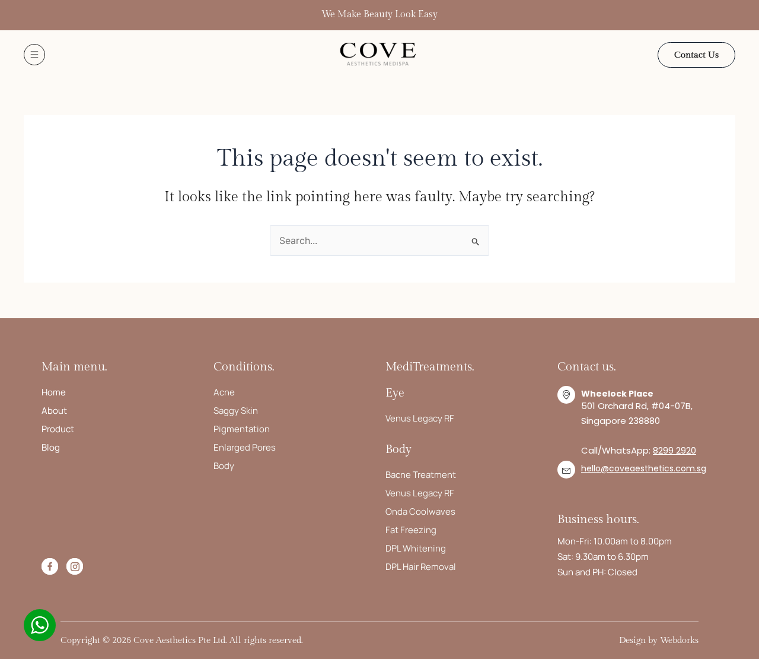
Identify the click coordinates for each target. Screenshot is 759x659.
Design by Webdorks (659, 640)
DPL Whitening (415, 548)
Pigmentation (241, 429)
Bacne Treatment (420, 474)
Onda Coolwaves (420, 511)
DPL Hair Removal (420, 566)
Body (223, 466)
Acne (224, 392)
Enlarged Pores (244, 447)
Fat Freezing (410, 530)
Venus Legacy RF (419, 418)
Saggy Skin (235, 410)
